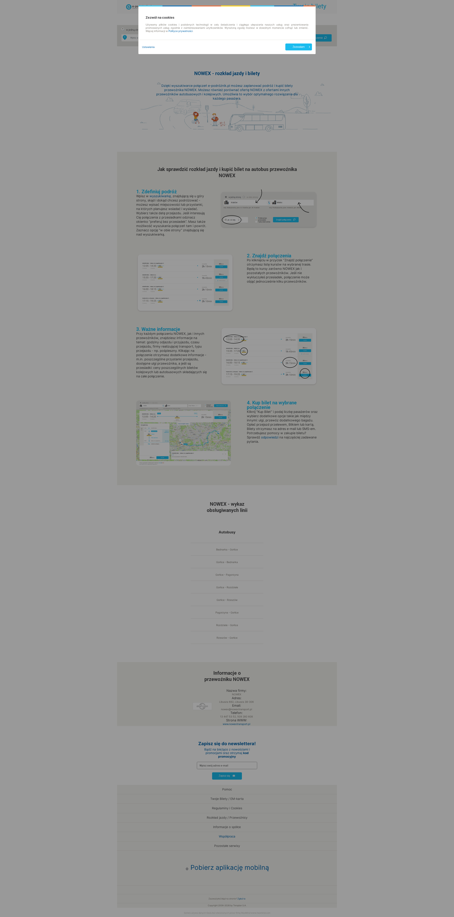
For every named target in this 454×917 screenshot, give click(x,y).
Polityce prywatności (180, 30)
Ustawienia (148, 46)
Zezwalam (299, 46)
